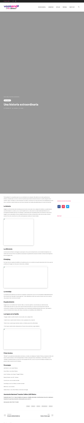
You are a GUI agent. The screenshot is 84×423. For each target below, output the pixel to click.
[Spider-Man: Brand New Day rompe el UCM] (68, 236)
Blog (8, 97)
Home (5, 97)
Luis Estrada (16, 108)
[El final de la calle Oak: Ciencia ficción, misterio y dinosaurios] (68, 224)
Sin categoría (7, 100)
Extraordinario (44, 406)
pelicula (51, 406)
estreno (38, 406)
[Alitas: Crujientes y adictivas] (68, 247)
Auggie (28, 406)
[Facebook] (13, 1)
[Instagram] (16, 1)
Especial (33, 406)
